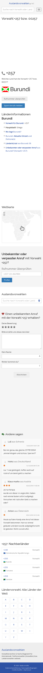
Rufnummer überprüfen (14, 99)
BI (30, 143)
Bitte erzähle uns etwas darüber (15, 332)
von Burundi (17, 143)
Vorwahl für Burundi (15, 123)
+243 (5, 550)
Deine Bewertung (9, 323)
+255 (5, 567)
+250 (5, 558)
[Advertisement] (21, 45)
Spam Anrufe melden (13, 105)
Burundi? (13, 131)
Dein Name (6, 352)
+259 (5, 576)
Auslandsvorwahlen (21, 3)
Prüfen (7, 280)
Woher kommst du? (10, 361)
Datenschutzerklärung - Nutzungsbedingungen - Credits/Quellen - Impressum (21, 669)
